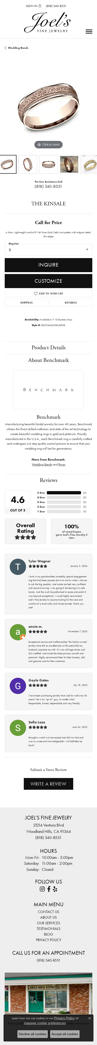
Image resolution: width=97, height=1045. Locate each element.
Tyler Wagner (39, 561)
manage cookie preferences (45, 1023)
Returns (71, 302)
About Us (48, 917)
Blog (48, 934)
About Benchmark (48, 360)
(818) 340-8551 (48, 186)
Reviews (48, 480)
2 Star (41, 507)
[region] (48, 106)
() (84, 493)
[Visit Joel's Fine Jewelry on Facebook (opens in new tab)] (49, 889)
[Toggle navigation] (89, 31)
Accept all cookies (65, 1034)
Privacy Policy (48, 939)
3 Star (41, 502)
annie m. (35, 626)
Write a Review (48, 784)
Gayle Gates (38, 680)
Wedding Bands (18, 48)
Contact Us (48, 911)
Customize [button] (48, 281)
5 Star (41, 493)
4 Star (41, 497)
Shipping (26, 302)
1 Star (41, 511)
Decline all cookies (32, 1034)
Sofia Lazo (36, 722)
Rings (61, 464)
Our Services (48, 923)
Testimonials (48, 928)
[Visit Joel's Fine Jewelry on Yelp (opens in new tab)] (55, 889)
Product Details (49, 347)
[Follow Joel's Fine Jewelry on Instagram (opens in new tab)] (42, 889)
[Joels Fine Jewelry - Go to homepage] (47, 17)
